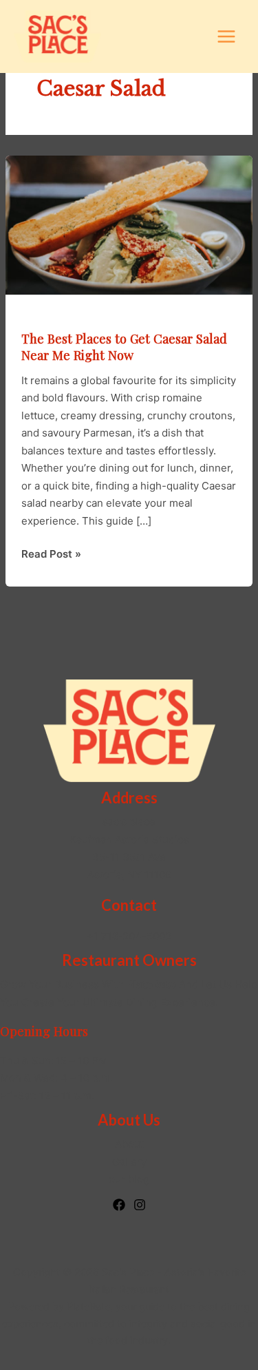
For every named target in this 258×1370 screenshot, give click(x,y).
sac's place (129, 821)
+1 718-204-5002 (129, 935)
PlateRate (88, 1306)
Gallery (129, 1161)
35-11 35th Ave (129, 856)
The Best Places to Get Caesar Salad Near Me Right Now (124, 346)
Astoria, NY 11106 (129, 874)
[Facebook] (119, 1205)
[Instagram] (139, 1205)
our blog (129, 1178)
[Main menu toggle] (226, 37)
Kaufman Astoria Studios (129, 839)
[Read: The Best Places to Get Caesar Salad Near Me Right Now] (129, 224)
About (129, 1143)
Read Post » (51, 555)
